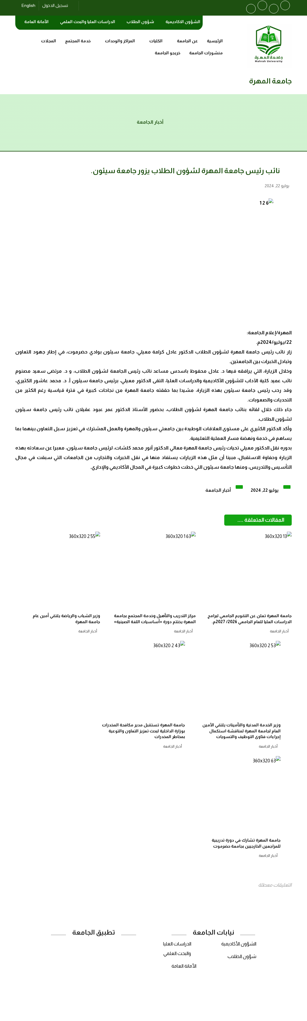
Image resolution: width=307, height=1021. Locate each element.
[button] (285, 5)
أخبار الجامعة (218, 490)
